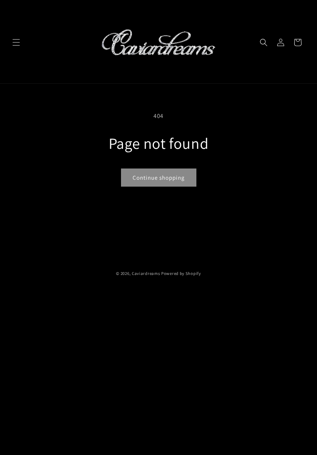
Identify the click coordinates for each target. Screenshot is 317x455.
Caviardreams (146, 273)
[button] (16, 42)
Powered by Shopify (181, 273)
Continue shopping (159, 177)
